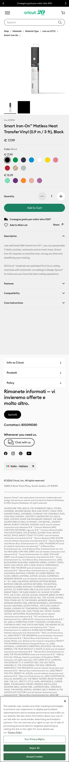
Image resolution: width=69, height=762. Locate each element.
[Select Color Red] (7, 168)
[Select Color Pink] (55, 160)
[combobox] (34, 22)
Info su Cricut (15, 362)
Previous (3, 3)
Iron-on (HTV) (49, 31)
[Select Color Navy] (23, 160)
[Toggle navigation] (7, 12)
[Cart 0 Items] (61, 13)
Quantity (9, 196)
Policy (10, 382)
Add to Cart (34, 207)
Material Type (32, 31)
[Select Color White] (39, 160)
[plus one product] (61, 196)
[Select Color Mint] (7, 180)
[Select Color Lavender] (39, 180)
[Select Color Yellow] (47, 160)
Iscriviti (12, 414)
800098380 (29, 425)
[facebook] (5, 453)
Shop (6, 31)
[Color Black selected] (7, 160)
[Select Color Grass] (15, 160)
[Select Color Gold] (15, 168)
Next (66, 3)
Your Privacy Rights (34, 739)
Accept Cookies (34, 756)
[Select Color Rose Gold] (31, 180)
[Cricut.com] (34, 12)
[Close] (65, 701)
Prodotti (12, 372)
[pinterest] (20, 453)
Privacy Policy (15, 732)
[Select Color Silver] (23, 168)
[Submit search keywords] (60, 22)
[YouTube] (28, 453)
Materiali (17, 31)
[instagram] (13, 453)
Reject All (34, 748)
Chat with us (22, 442)
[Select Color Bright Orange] (23, 180)
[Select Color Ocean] (31, 160)
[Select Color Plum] (15, 180)
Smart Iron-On (11, 35)
